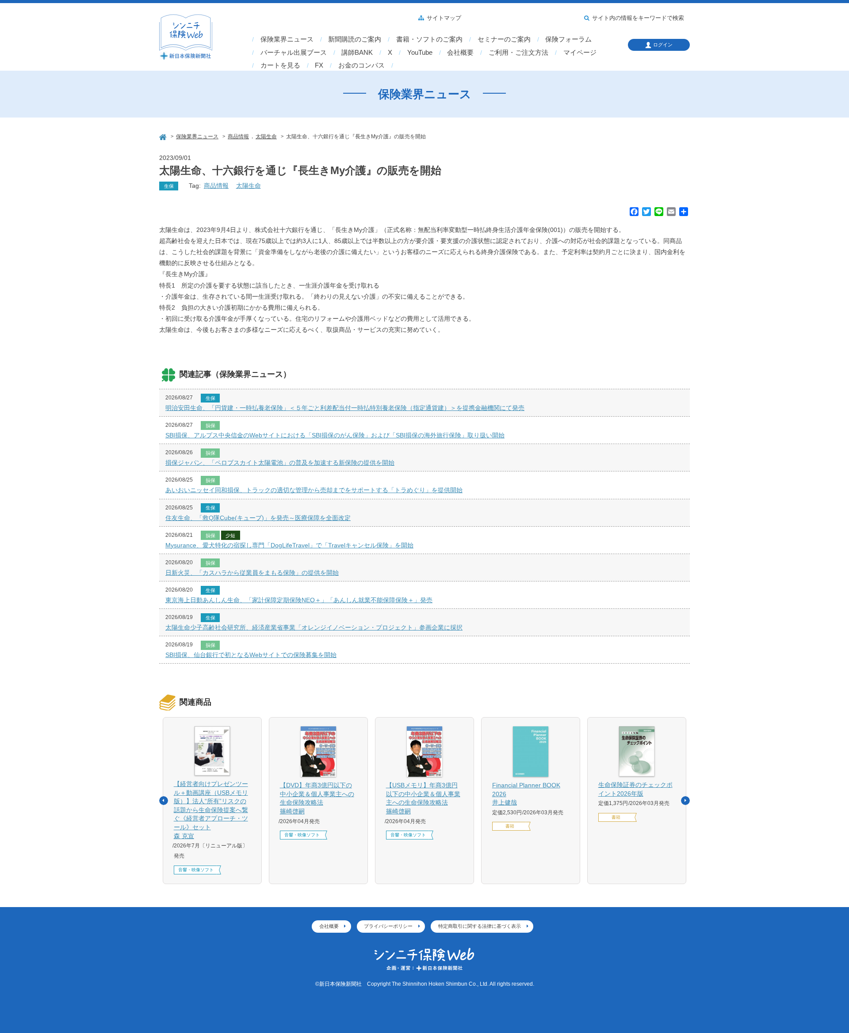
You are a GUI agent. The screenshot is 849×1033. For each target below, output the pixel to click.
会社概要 (460, 52)
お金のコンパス (361, 65)
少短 (230, 535)
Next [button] (685, 800)
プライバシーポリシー (388, 926)
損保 (210, 425)
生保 (169, 186)
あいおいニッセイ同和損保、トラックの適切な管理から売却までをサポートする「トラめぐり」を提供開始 (314, 490)
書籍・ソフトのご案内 (429, 39)
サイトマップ (444, 18)
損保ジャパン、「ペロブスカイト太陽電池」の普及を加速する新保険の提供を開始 (279, 462)
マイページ (580, 52)
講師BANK (357, 52)
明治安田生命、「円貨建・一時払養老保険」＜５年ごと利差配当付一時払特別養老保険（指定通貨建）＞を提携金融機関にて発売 (344, 407)
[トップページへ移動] (163, 136)
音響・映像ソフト (196, 869)
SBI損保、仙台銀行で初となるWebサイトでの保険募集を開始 (251, 654)
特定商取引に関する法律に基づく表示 (479, 926)
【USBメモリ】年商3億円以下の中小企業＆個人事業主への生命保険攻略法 (423, 798)
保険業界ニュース (287, 39)
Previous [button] (163, 800)
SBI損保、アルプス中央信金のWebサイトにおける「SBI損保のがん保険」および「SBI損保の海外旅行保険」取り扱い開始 (335, 435)
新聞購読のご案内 (354, 39)
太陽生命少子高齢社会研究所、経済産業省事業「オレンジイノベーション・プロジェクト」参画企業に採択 (314, 627)
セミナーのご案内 (504, 39)
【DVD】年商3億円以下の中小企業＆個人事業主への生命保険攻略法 (317, 798)
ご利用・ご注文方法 (518, 52)
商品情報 (216, 185)
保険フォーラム (568, 39)
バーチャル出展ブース (293, 52)
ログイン (663, 44)
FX (319, 65)
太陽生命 (248, 185)
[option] (212, 800)
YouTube (419, 52)
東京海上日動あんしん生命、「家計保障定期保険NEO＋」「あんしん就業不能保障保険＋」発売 (298, 600)
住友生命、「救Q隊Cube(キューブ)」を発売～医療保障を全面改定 (258, 517)
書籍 (509, 826)
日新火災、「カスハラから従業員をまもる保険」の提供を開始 (252, 572)
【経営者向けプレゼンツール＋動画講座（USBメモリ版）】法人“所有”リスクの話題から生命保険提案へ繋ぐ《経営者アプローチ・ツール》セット (211, 809)
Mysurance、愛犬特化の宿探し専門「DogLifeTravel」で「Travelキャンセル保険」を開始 (289, 545)
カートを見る (280, 65)
